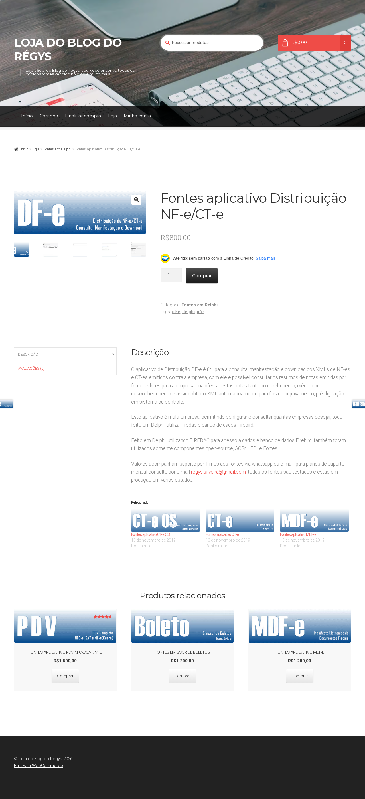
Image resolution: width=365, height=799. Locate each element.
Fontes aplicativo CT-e (222, 534)
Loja (112, 115)
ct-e (176, 311)
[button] (136, 200)
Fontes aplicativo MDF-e (298, 534)
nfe (200, 311)
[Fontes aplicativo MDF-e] (314, 520)
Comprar (202, 275)
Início (27, 115)
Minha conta (137, 115)
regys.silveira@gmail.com (218, 472)
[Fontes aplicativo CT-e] (240, 520)
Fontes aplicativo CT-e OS (150, 534)
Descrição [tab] (28, 354)
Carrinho (49, 115)
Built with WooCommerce (38, 765)
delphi (188, 311)
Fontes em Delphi (57, 149)
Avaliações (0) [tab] (31, 368)
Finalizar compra (83, 115)
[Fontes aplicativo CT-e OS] (165, 520)
